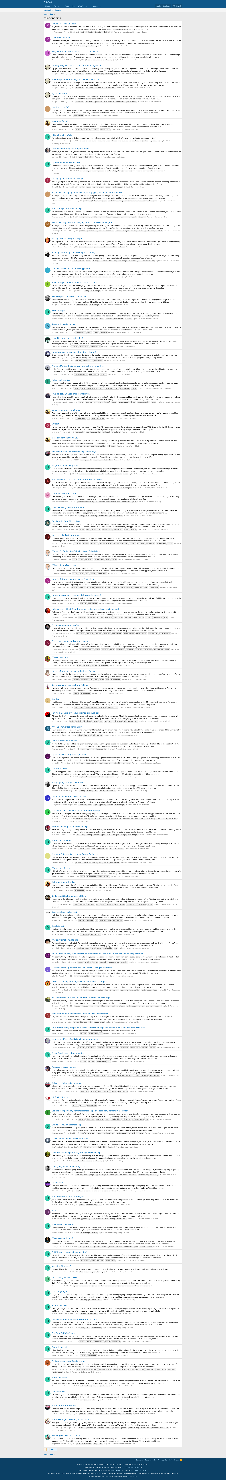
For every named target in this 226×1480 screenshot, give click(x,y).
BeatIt (54, 1219)
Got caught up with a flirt (63, 882)
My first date (57, 1182)
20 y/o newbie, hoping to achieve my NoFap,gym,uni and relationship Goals (87, 192)
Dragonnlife (56, 1444)
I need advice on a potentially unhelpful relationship (76, 1152)
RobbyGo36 (56, 305)
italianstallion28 (57, 1119)
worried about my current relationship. (70, 826)
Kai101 (54, 904)
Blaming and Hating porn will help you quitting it (74, 252)
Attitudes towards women (64, 1067)
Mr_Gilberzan (56, 502)
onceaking (55, 129)
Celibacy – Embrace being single (66, 1083)
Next (52, 1449)
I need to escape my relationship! (67, 338)
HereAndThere (57, 791)
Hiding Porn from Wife (62, 135)
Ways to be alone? (60, 657)
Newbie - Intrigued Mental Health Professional (73, 579)
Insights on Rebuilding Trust (65, 465)
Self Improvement (138, 74)
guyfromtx (55, 432)
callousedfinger (57, 247)
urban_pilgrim (57, 529)
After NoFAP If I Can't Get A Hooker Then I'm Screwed (77, 479)
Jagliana (54, 990)
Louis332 (55, 1175)
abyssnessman (57, 649)
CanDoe (54, 374)
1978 (53, 559)
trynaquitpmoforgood (59, 291)
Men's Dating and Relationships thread (70, 1138)
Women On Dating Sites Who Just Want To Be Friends (76, 551)
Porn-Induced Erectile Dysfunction (77, 821)
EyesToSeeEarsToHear (59, 1147)
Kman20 (54, 890)
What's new (82, 6)
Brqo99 (54, 543)
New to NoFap (156, 102)
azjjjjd (54, 587)
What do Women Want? (63, 1224)
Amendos (55, 332)
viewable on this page (140, 1470)
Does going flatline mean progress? (68, 1166)
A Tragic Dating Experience (64, 565)
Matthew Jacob (57, 231)
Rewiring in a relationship (63, 324)
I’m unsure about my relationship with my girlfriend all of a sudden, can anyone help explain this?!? (98, 953)
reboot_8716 (56, 735)
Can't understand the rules (64, 740)
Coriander (55, 1006)
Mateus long (56, 962)
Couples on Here (59, 768)
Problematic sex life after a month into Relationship (76, 810)
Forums (57, 6)
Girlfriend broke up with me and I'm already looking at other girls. (82, 967)
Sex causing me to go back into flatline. (70, 685)
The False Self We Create (63, 1333)
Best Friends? (58, 926)
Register (58, 10)
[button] (62, 6)
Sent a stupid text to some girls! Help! (69, 896)
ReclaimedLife (56, 617)
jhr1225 (54, 115)
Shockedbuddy (57, 1428)
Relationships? (58, 310)
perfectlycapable (57, 32)
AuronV (54, 1022)
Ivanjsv (54, 388)
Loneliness (55, 173)
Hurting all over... (60, 1096)
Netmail (54, 1286)
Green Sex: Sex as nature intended (68, 1053)
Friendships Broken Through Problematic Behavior (75, 79)
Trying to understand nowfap (65, 625)
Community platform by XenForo (96, 1464)
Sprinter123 (56, 665)
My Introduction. (59, 93)
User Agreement (115, 1470)
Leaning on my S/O (60, 107)
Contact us (139, 1460)
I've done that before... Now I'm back (69, 796)
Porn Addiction (133, 60)
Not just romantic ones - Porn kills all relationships (75, 51)
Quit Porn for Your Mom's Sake (66, 521)
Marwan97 (55, 1369)
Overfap (55, 699)
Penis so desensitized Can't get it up (68, 1361)
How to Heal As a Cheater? (64, 23)
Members (96, 6)
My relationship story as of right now (69, 754)
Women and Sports (61, 868)
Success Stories (151, 1414)
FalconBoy (55, 862)
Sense (54, 346)
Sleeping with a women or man (66, 1435)
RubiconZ (55, 360)
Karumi (54, 277)
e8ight (54, 1161)
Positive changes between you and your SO (72, 1419)
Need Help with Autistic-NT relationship (70, 296)
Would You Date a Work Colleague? (68, 1196)
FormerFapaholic (58, 460)
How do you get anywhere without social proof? (74, 352)
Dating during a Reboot (116, 157)
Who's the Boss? (59, 1377)
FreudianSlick (56, 1047)
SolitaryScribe (56, 1246)
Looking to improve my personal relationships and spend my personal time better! (90, 1110)
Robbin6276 (56, 633)
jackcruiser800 (57, 157)
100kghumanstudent (59, 201)
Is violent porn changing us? (65, 437)
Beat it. (55, 1210)
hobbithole (55, 948)
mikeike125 (56, 835)
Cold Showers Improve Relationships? (69, 1252)
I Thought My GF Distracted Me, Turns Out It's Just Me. (77, 65)
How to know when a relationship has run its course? (76, 595)
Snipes (54, 693)
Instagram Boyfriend (61, 121)
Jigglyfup (55, 707)
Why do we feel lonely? (62, 1238)
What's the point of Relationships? (67, 208)
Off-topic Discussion (132, 129)
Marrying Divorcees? (61, 1266)
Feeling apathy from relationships (67, 178)
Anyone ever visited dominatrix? (67, 726)
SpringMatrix (56, 805)
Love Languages (59, 1291)
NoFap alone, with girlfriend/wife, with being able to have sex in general (85, 609)
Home (47, 6)
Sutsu (54, 261)
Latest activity (48, 10)
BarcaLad (55, 818)
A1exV (54, 1075)
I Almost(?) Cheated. (61, 37)
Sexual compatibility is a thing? (66, 409)
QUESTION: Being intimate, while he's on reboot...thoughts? (79, 981)
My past (55, 423)
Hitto (53, 1191)
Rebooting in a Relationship (108, 115)
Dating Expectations (61, 1347)
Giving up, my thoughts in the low (67, 782)
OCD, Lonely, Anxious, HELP (64, 1277)
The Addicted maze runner (64, 493)
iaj (52, 721)
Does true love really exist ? (64, 912)
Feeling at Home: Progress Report (67, 238)
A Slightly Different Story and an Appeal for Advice (75, 854)
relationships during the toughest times (70, 148)
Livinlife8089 (56, 763)
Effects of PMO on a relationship (66, 1124)
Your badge (70, 6)
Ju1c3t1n (55, 976)
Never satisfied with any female (66, 535)
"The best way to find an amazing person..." (72, 268)
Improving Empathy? (61, 840)
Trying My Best (57, 187)
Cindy (54, 1105)
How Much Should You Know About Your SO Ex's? (74, 1319)
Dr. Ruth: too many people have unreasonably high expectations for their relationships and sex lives (98, 1027)
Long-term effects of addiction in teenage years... (75, 1039)
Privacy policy (162, 1460)
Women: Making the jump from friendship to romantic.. (78, 366)
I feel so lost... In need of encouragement (71, 393)
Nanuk (54, 679)
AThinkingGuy (56, 488)
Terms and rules (150, 1460)
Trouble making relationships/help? (68, 507)
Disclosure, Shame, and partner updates (70, 641)
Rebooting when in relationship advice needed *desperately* (80, 1013)
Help (170, 1460)
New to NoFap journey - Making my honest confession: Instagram (82, 222)
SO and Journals (59, 1305)
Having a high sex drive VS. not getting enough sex (75, 712)
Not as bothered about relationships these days (74, 451)
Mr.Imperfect (56, 920)
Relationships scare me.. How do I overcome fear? (75, 282)
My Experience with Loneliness (66, 162)
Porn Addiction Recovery (159, 529)
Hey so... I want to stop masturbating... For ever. (74, 671)
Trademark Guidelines (134, 1467)
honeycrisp (55, 74)
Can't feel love (58, 1391)
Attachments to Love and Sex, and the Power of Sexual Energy (81, 997)
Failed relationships (61, 380)
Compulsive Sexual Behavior (137, 32)
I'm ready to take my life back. (66, 939)
